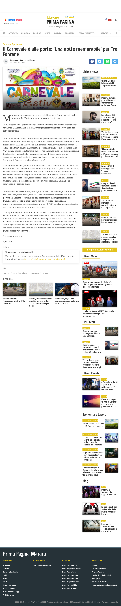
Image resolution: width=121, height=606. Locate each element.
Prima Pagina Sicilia (69, 585)
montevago (34, 273)
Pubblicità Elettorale (99, 582)
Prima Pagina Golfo (69, 572)
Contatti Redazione (99, 568)
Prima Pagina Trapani (70, 588)
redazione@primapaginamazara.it (104, 585)
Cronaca (25, 33)
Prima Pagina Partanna (70, 582)
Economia (69, 33)
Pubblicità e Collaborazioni (101, 575)
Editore (94, 565)
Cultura (57, 33)
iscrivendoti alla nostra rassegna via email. (44, 259)
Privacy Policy (96, 578)
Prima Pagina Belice (69, 565)
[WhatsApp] (107, 61)
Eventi (5, 578)
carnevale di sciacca (20, 273)
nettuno (45, 273)
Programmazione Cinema (42, 565)
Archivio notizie (8, 595)
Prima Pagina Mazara (70, 578)
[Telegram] (115, 61)
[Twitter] (100, 61)
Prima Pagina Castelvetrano (72, 568)
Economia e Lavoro (9, 585)
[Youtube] (110, 20)
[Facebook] (106, 20)
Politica (37, 33)
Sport (47, 33)
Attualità (13, 33)
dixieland (6, 273)
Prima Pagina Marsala (70, 575)
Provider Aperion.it (98, 572)
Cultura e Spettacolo (10, 572)
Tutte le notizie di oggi (11, 592)
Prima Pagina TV (9, 588)
